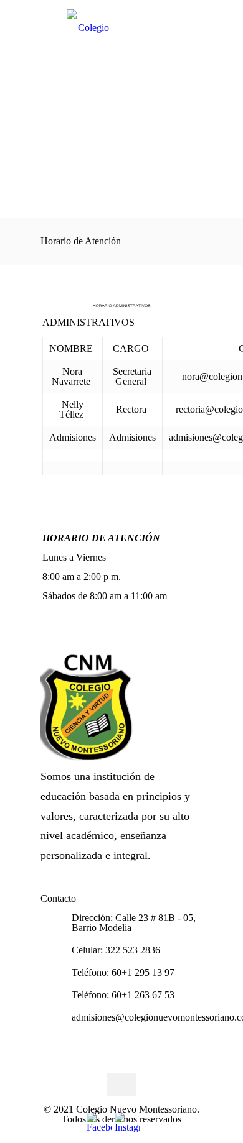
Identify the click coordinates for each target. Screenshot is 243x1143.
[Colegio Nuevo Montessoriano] (121, 31)
